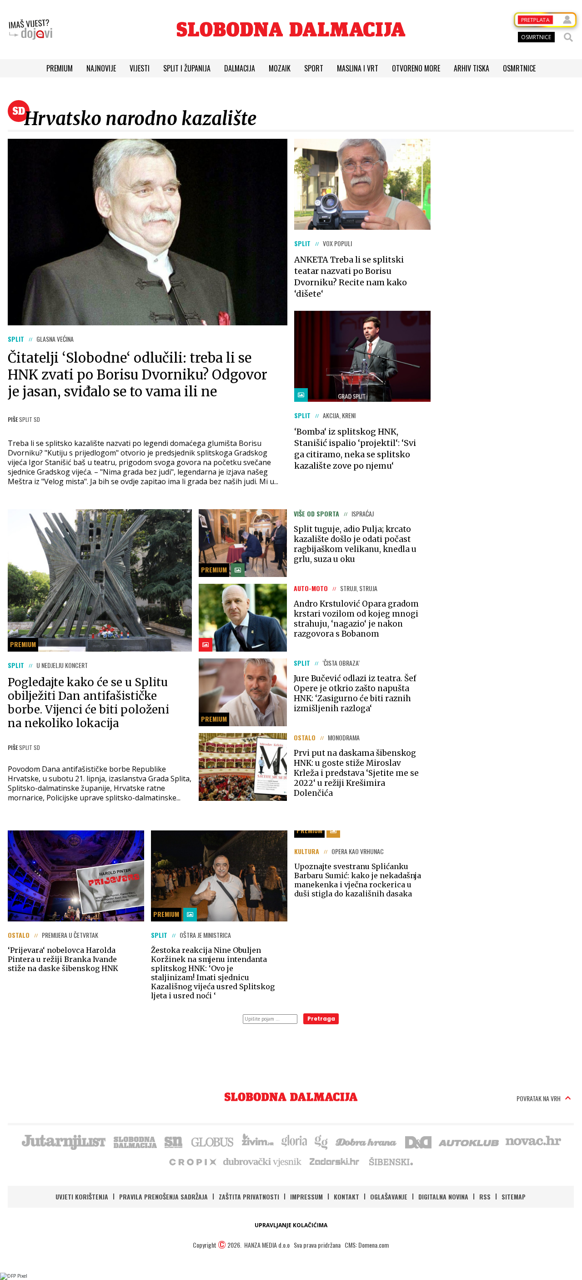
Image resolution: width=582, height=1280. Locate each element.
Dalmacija (239, 68)
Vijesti (140, 68)
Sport (313, 68)
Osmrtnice (519, 68)
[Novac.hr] (533, 1141)
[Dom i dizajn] (418, 1141)
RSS (485, 1196)
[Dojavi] (30, 29)
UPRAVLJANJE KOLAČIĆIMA (291, 1225)
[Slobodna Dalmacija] (291, 29)
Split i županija (187, 68)
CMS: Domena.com (367, 1245)
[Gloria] (294, 1141)
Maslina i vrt (357, 68)
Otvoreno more (416, 68)
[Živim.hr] (257, 1141)
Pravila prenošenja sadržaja (163, 1196)
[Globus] (213, 1141)
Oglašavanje (388, 1196)
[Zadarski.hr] (335, 1161)
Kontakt (346, 1196)
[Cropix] (192, 1161)
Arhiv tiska (471, 68)
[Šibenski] (390, 1161)
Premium (59, 68)
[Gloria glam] (322, 1141)
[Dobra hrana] (367, 1141)
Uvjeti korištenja (81, 1196)
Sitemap (514, 1196)
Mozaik (280, 68)
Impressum (306, 1196)
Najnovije (101, 68)
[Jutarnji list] (63, 1141)
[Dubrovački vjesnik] (263, 1161)
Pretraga (321, 1018)
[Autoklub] (469, 1141)
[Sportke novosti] (173, 1141)
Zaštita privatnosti (249, 1196)
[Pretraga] (568, 37)
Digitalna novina (443, 1196)
